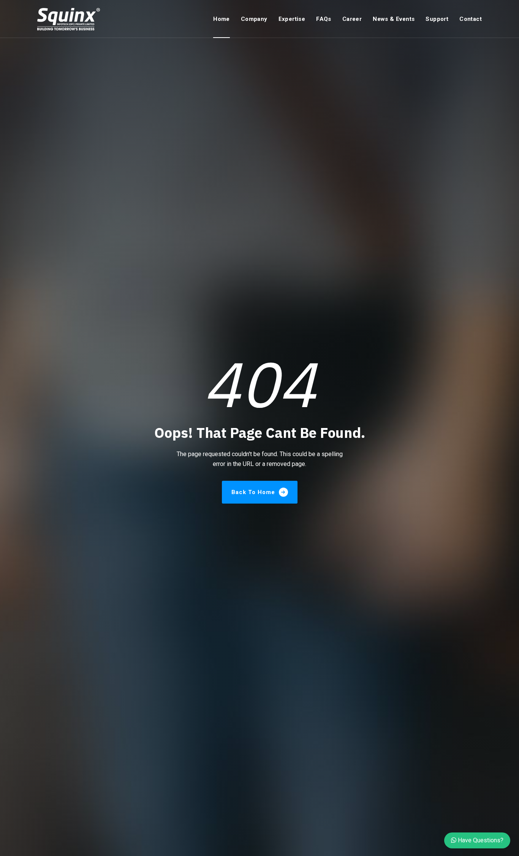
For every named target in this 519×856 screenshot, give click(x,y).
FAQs (323, 19)
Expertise (291, 19)
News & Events (394, 19)
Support (437, 19)
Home (221, 19)
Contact (470, 19)
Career (352, 19)
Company (254, 19)
